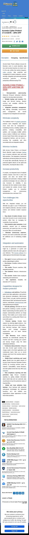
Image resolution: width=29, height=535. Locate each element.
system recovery (13, 414)
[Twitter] (9, 23)
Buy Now (15, 51)
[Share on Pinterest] (20, 42)
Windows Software (6, 416)
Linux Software (15, 410)
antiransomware (19, 302)
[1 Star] (3, 36)
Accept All (14, 526)
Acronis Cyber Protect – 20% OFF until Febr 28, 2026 (13, 87)
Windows (3, 29)
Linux (14, 29)
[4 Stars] (8, 36)
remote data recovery (15, 412)
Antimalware (8, 292)
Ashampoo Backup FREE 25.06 (16, 476)
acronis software (9, 401)
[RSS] (15, 23)
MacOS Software (5, 412)
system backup (5, 414)
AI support (17, 401)
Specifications (23, 58)
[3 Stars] (6, 36)
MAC (9, 29)
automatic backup (6, 403)
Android (26, 29)
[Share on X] (17, 42)
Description (5, 58)
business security (15, 403)
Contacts (21, 15)
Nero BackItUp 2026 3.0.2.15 (15, 448)
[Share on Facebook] (14, 42)
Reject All (14, 531)
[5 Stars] (10, 36)
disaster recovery (12, 408)
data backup (5, 408)
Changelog (14, 58)
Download (16, 46)
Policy (9, 15)
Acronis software (18, 253)
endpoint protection (21, 121)
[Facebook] (4, 23)
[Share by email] (22, 42)
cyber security (7, 72)
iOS (20, 29)
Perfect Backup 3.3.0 (13, 454)
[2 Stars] (4, 36)
